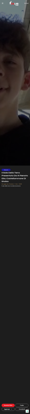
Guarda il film (8, 405)
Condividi (22, 409)
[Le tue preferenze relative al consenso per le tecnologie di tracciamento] (27, 411)
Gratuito (6, 170)
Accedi (26, 3)
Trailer (22, 405)
